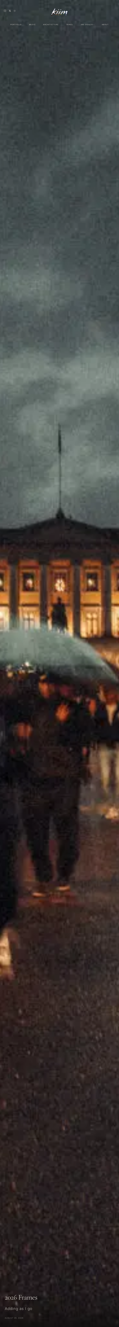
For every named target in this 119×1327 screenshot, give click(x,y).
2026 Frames (21, 1297)
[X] (10, 11)
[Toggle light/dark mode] (14, 11)
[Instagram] (5, 10)
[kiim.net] (59, 10)
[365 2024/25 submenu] (93, 24)
